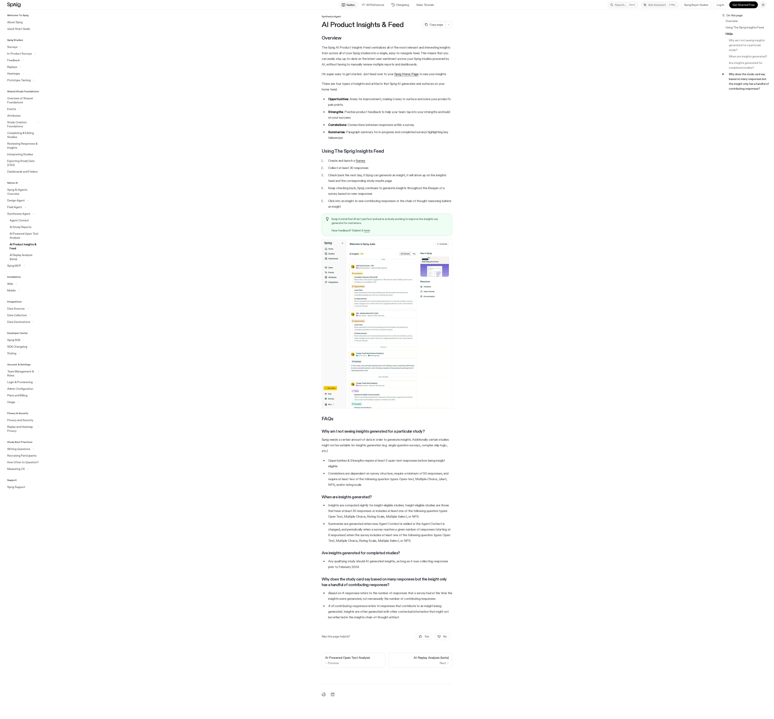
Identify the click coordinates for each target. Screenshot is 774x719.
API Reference (375, 5)
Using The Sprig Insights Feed (745, 27)
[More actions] (448, 24)
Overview (732, 21)
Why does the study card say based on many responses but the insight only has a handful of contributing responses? (749, 81)
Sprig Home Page (406, 74)
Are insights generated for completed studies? (746, 65)
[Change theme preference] (763, 4)
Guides (350, 5)
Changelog (402, 5)
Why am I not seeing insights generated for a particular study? (747, 45)
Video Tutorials (425, 5)
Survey (360, 161)
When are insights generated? (748, 56)
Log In (720, 5)
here (366, 230)
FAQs (729, 34)
